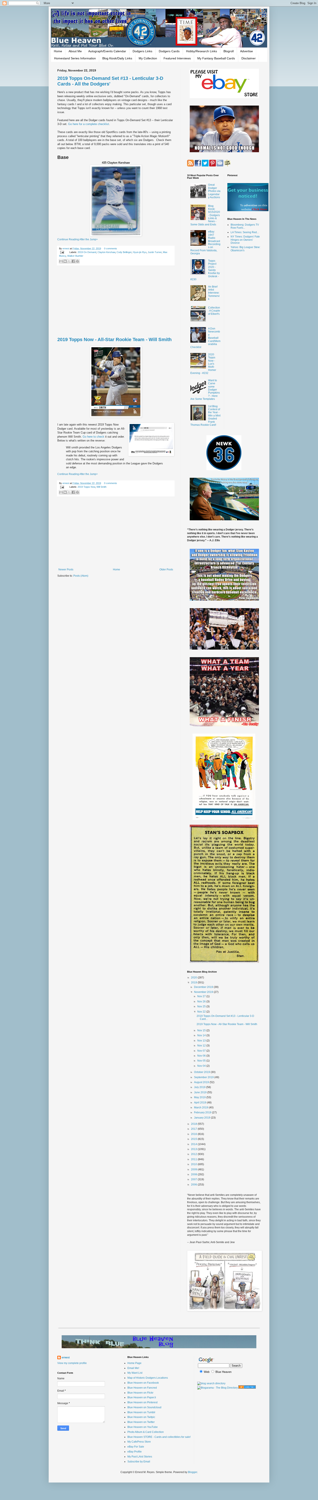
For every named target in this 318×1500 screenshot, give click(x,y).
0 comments (110, 248)
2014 (194, 1144)
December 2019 (204, 987)
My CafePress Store (139, 1441)
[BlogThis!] (65, 261)
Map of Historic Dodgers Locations (147, 1377)
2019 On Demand (87, 252)
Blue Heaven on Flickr (140, 1392)
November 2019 (204, 992)
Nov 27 (201, 996)
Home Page (134, 1363)
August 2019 (202, 1082)
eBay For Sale (135, 1446)
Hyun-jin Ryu (139, 252)
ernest (66, 248)
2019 (194, 982)
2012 (194, 1154)
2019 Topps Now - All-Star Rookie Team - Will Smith (114, 339)
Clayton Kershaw (106, 252)
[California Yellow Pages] (247, 1387)
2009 (194, 1169)
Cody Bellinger (124, 252)
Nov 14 (201, 1035)
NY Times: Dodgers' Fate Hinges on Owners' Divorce (245, 239)
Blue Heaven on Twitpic (141, 1417)
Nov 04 (201, 1065)
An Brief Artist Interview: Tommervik (214, 293)
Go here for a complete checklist (88, 124)
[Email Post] (62, 252)
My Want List (134, 1372)
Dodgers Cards (169, 51)
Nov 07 (201, 1050)
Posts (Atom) (80, 575)
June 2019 (200, 1092)
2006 (194, 1184)
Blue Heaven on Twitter (141, 1422)
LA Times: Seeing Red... (245, 232)
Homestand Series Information (75, 58)
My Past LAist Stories (139, 1456)
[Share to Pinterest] (77, 261)
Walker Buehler (75, 256)
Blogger (192, 1472)
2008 (194, 1174)
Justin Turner (155, 252)
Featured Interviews (177, 58)
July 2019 (200, 1087)
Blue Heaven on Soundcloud (144, 1407)
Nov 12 (201, 1045)
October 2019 (202, 1072)
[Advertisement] (115, 301)
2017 (194, 1128)
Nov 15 (201, 1030)
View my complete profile (72, 1363)
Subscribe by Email (138, 1461)
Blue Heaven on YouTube (142, 1427)
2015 (194, 1139)
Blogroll (228, 51)
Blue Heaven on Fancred (142, 1387)
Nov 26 (201, 1001)
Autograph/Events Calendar (107, 51)
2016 (194, 1134)
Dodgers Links (142, 51)
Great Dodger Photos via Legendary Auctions (214, 191)
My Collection (148, 58)
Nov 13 (201, 1040)
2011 (194, 1159)
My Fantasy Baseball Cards (216, 58)
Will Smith (101, 487)
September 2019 (204, 1077)
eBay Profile (134, 1451)
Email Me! (133, 1368)
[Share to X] (69, 261)
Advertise (246, 51)
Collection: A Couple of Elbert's (214, 310)
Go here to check (93, 436)
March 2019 (201, 1107)
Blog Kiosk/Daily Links (117, 58)
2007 (194, 1179)
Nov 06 (201, 1055)
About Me (75, 51)
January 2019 (202, 1117)
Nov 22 (201, 1011)
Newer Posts (65, 569)
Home (58, 51)
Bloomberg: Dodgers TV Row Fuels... (245, 226)
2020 (194, 977)
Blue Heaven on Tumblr (141, 1412)
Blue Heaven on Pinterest (142, 1402)
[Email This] (61, 261)
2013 (194, 1149)
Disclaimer (248, 58)
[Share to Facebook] (73, 261)
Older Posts (166, 569)
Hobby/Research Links (201, 51)
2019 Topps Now (86, 487)
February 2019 (203, 1112)
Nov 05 (201, 1060)
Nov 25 (201, 1006)
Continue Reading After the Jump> (77, 239)
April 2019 (200, 1102)
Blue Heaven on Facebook (143, 1382)
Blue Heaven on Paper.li (141, 1397)
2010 (194, 1164)
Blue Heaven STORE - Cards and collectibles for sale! (159, 1436)
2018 (194, 1123)
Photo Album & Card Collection (145, 1432)
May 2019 (200, 1097)
